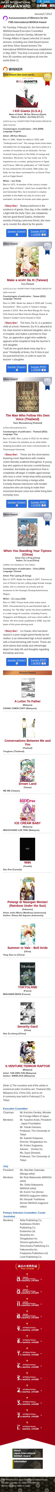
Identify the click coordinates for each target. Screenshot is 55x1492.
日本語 (46, 1)
